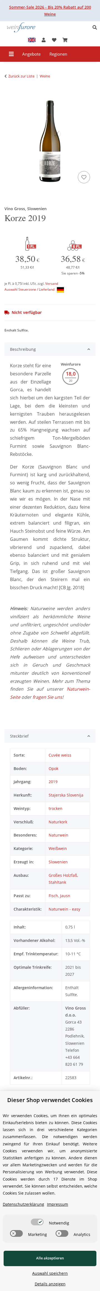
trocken (55, 808)
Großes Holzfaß (63, 875)
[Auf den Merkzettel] (84, 177)
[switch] (37, 1222)
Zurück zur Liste (21, 76)
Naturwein (58, 835)
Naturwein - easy (64, 909)
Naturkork (58, 822)
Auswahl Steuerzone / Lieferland (29, 289)
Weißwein (58, 848)
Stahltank (57, 882)
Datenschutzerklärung (23, 1204)
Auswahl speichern (50, 1273)
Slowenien (58, 861)
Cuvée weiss (60, 755)
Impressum (57, 1204)
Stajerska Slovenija (66, 795)
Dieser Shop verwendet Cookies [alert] (50, 1100)
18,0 (71, 373)
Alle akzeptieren (50, 1258)
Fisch (53, 895)
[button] (96, 27)
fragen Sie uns (47, 697)
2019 (53, 781)
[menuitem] (31, 54)
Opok (53, 768)
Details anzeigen (50, 1284)
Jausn (65, 895)
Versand (51, 283)
